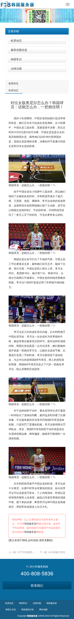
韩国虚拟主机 (27, 609)
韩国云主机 (11, 609)
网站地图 (43, 609)
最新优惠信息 (19, 50)
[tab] (37, 31)
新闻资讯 (13, 83)
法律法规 (16, 68)
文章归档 (13, 31)
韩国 (19, 136)
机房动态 (16, 40)
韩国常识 (16, 59)
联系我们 (37, 585)
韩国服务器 (30, 523)
